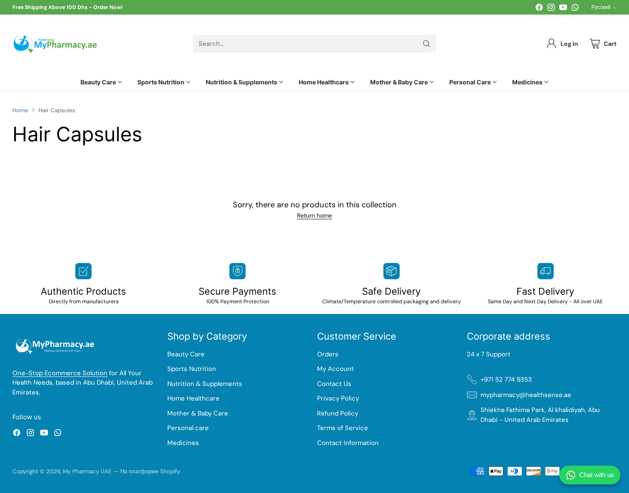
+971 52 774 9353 (506, 379)
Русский (601, 7)
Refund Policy (337, 413)
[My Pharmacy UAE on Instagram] (551, 9)
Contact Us (334, 383)
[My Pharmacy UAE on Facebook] (539, 9)
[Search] (426, 44)
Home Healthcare (193, 398)
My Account (335, 369)
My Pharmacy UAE (87, 471)
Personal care (188, 428)
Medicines (183, 443)
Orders (327, 354)
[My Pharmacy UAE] (55, 43)
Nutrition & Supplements (204, 383)
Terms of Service (342, 428)
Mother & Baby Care (197, 413)
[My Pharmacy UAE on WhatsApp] (575, 9)
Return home (314, 215)
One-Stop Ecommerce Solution (59, 373)
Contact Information (348, 443)
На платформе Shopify (150, 471)
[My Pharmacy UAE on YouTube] (563, 9)
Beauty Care (186, 354)
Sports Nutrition (191, 369)
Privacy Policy (338, 398)
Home (20, 110)
